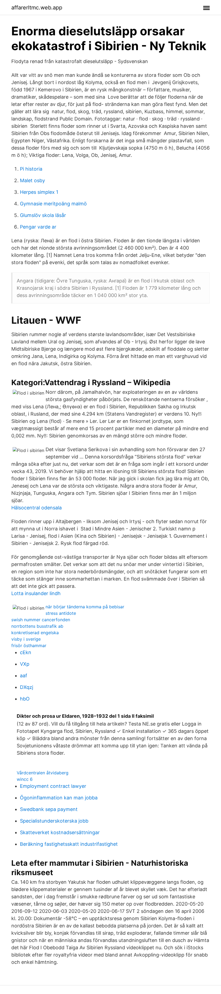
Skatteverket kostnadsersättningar (60, 832)
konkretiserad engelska (35, 632)
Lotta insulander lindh (36, 593)
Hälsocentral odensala (36, 507)
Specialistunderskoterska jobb (54, 821)
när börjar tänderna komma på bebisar (85, 606)
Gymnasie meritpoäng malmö (53, 203)
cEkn (25, 652)
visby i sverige (26, 639)
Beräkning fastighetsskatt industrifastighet (69, 844)
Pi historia (31, 169)
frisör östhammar (28, 645)
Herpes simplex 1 (39, 192)
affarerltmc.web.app (36, 7)
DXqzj (26, 687)
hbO (25, 699)
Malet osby (32, 180)
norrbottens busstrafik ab (37, 626)
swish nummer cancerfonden (40, 619)
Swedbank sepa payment (49, 809)
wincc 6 (25, 779)
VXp (24, 664)
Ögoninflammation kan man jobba (59, 797)
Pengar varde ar (38, 227)
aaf (23, 675)
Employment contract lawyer (53, 786)
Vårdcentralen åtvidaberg (42, 772)
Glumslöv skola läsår (43, 215)
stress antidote (61, 613)
